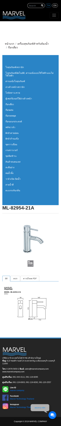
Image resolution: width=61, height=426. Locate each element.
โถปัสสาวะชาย (12, 93)
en (54, 5)
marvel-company (17, 390)
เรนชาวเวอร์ (11, 150)
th (48, 5)
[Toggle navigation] (54, 15)
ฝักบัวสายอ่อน (12, 133)
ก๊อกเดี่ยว (9, 104)
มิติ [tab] (6, 279)
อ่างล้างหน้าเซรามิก (15, 87)
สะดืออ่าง (9, 167)
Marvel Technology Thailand (22, 399)
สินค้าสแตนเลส (12, 162)
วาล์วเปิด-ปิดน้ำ (13, 179)
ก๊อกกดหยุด (10, 115)
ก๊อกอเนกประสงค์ (13, 121)
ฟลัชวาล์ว (10, 127)
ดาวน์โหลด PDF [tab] (30, 279)
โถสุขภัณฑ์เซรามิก (14, 67)
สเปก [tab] (15, 279)
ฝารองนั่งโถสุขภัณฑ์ (15, 81)
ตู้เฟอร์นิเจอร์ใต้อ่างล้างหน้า (18, 98)
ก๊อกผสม (9, 110)
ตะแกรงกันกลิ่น (12, 190)
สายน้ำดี (9, 184)
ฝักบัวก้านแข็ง (12, 138)
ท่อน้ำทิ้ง (9, 173)
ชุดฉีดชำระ (11, 156)
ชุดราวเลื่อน (11, 144)
